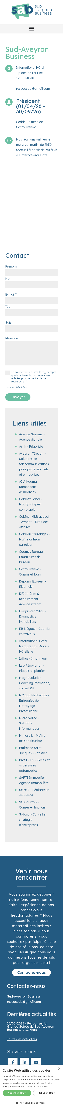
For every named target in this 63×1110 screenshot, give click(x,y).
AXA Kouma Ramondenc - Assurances (29, 486)
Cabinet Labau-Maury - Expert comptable (30, 504)
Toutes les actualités (22, 1039)
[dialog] (31, 1087)
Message (11, 338)
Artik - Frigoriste (31, 446)
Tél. (7, 307)
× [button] (59, 1068)
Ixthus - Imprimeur (33, 658)
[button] (31, 28)
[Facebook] (13, 1062)
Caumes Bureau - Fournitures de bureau (32, 557)
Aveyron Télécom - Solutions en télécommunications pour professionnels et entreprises (34, 464)
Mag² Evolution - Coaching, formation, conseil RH (34, 683)
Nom (8, 279)
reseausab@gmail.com (33, 89)
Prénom (11, 266)
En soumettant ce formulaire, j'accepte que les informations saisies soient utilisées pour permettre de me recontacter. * (33, 377)
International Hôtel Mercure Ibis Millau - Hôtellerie (34, 646)
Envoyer (17, 397)
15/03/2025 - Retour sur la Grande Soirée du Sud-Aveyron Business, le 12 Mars (30, 1026)
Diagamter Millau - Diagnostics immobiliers (32, 616)
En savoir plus (41, 1086)
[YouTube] (36, 1062)
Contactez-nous (31, 972)
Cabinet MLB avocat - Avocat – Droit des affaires (34, 522)
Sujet (9, 322)
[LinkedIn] (24, 1062)
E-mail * (11, 294)
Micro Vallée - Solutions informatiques (29, 723)
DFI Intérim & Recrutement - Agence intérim (30, 599)
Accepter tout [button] (17, 1092)
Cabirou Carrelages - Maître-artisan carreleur (34, 539)
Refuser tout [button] (46, 1092)
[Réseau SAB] (31, 22)
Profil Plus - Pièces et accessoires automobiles (34, 765)
